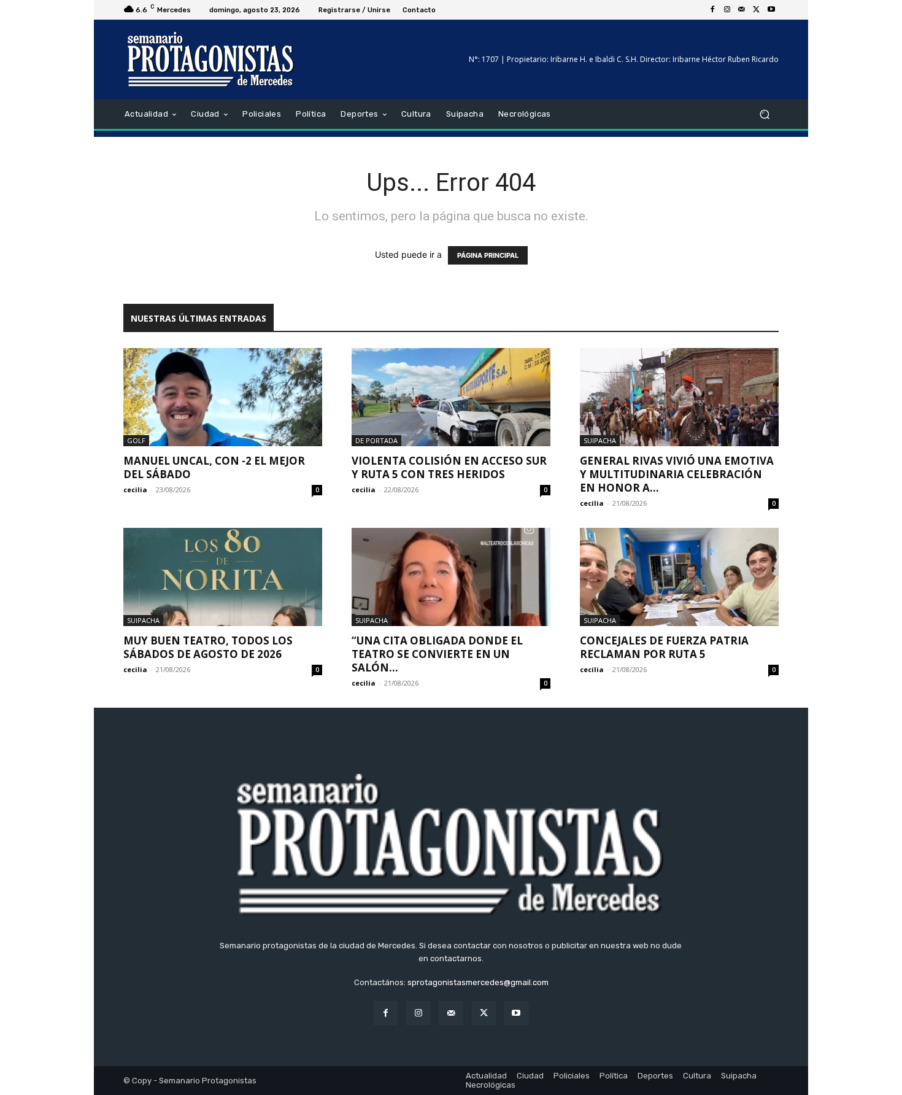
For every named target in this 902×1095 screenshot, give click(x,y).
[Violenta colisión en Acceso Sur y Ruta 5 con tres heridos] (451, 397)
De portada (376, 440)
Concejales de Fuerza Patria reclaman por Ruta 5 (664, 647)
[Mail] (741, 9)
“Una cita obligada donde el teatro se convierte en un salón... (437, 654)
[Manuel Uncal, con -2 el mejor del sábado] (222, 397)
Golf (136, 440)
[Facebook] (712, 9)
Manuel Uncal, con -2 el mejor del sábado (214, 467)
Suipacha (600, 440)
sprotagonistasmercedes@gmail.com (478, 982)
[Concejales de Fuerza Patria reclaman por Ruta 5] (679, 577)
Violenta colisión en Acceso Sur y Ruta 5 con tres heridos (449, 467)
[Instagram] (727, 9)
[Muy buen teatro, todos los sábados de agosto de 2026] (222, 577)
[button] (764, 114)
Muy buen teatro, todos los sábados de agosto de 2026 (208, 647)
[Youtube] (771, 9)
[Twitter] (756, 9)
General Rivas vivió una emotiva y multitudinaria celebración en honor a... (677, 474)
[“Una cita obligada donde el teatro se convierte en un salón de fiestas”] (451, 577)
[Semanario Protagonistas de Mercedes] (211, 59)
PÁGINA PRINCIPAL (487, 255)
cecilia (135, 489)
